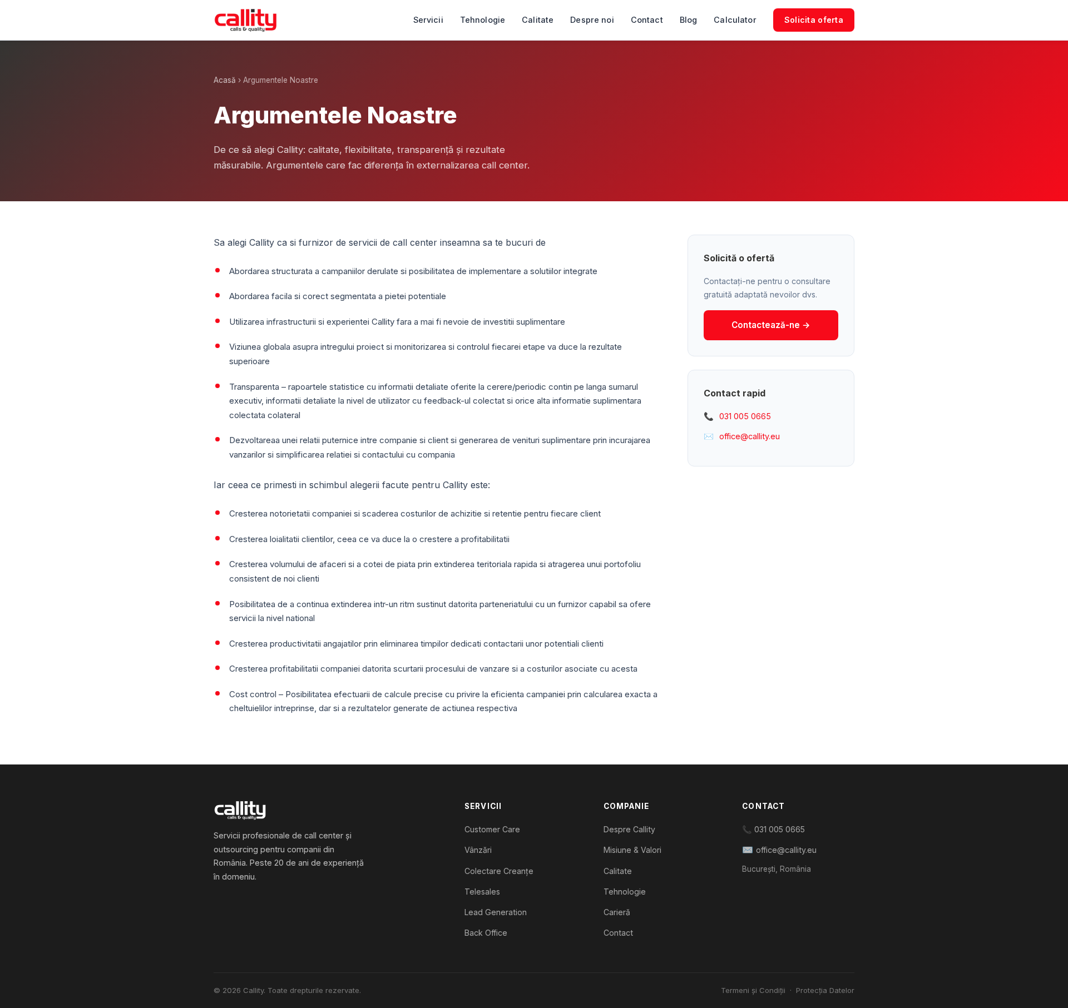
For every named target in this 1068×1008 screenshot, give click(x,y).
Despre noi (592, 19)
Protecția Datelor (825, 990)
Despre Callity (629, 829)
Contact (647, 19)
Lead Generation (495, 912)
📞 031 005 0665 (773, 829)
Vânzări (478, 850)
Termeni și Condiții (753, 990)
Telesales (482, 891)
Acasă (225, 80)
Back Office (485, 932)
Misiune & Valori (632, 850)
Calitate (537, 19)
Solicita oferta (813, 19)
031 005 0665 (745, 416)
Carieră (617, 912)
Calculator (735, 19)
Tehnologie (482, 19)
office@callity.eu (749, 436)
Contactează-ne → (770, 325)
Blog (689, 19)
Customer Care (492, 829)
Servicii (428, 19)
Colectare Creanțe (498, 871)
